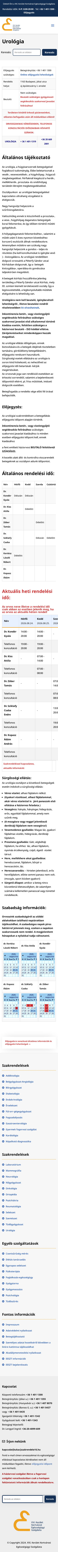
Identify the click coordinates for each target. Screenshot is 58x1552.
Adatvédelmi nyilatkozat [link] (19, 1330)
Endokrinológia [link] (14, 1099)
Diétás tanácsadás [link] (16, 1259)
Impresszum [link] (12, 1324)
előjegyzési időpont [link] (42, 1463)
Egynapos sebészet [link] (16, 1265)
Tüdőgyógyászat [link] (14, 1224)
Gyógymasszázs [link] (14, 1289)
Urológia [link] (10, 1230)
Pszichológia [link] (12, 1295)
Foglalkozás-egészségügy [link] (19, 1277)
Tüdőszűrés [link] (12, 1301)
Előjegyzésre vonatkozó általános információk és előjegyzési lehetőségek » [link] (28, 1042)
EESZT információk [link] (16, 1358)
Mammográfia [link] (13, 1170)
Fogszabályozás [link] (14, 1117)
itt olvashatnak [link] (30, 307)
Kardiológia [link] (12, 1135)
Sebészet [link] (10, 1212)
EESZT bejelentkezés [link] (17, 1364)
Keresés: (6, 52)
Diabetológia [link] (12, 1093)
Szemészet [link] (11, 1218)
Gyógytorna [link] (12, 1283)
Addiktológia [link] (12, 1075)
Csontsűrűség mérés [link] (17, 1253)
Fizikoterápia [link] (13, 1271)
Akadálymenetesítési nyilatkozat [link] (23, 1352)
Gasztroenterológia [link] (16, 1123)
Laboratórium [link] (13, 1164)
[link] (11, 30)
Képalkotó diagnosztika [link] (18, 1141)
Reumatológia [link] (13, 1206)
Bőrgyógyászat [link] (14, 1087)
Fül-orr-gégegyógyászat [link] (18, 1111)
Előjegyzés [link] (29, 12)
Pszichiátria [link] (12, 1200)
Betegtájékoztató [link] (15, 1336)
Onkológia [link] (11, 1188)
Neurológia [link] (12, 1176)
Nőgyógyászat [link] (13, 1182)
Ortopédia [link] (11, 1194)
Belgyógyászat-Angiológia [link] (19, 1081)
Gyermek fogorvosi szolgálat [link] (21, 1129)
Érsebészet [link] (11, 1105)
